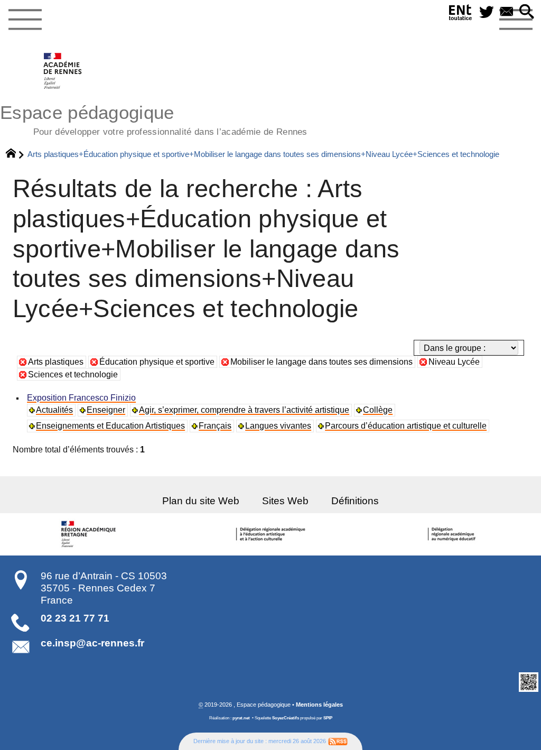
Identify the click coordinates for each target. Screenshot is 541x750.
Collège (378, 409)
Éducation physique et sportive (156, 361)
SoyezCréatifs (285, 718)
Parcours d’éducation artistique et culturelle (406, 425)
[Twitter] (487, 12)
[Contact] (507, 12)
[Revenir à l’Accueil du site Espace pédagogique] (63, 71)
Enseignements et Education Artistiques (110, 425)
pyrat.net (241, 718)
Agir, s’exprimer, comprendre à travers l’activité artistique (244, 409)
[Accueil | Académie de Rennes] (90, 534)
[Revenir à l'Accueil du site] (15, 154)
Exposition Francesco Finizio (81, 397)
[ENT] (461, 14)
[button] (527, 12)
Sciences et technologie (73, 374)
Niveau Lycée (454, 361)
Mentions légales (319, 704)
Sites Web (285, 500)
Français (215, 425)
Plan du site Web (200, 500)
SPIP (327, 718)
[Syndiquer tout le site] (338, 741)
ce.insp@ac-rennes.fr (92, 643)
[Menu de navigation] (25, 20)
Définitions (355, 500)
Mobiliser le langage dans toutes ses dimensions (321, 361)
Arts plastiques (55, 361)
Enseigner (106, 409)
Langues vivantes (278, 425)
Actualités (54, 409)
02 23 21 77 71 (75, 618)
